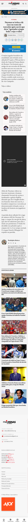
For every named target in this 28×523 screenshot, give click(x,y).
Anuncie (3, 471)
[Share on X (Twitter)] (9, 40)
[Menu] (2, 3)
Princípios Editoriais (6, 486)
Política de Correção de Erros (7, 483)
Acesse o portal (11, 462)
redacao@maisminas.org (10, 430)
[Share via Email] (15, 40)
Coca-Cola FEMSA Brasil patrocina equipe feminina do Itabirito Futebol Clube (13, 315)
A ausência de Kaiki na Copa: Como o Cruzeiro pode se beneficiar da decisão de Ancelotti (13, 362)
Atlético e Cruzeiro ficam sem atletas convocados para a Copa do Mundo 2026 (13, 384)
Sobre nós (3, 476)
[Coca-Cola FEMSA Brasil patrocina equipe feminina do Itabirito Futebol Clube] (14, 305)
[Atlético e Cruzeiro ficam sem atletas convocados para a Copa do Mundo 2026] (14, 374)
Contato (3, 474)
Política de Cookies (5, 481)
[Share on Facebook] (6, 40)
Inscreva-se (11, 460)
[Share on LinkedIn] (12, 40)
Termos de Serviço (5, 488)
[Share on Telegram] (18, 40)
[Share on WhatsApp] (21, 40)
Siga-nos (12, 454)
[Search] (23, 3)
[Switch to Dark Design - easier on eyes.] (26, 3)
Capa (2, 16)
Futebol (5, 16)
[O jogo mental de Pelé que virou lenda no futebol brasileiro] (14, 396)
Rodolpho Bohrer (12, 35)
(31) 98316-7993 (8, 441)
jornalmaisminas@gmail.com (11, 436)
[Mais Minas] (14, 3)
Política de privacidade (6, 478)
